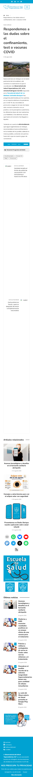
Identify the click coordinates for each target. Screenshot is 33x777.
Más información (16, 775)
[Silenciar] (22, 144)
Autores (7, 742)
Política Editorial (10, 747)
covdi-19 (19, 156)
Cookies (7, 749)
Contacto (8, 745)
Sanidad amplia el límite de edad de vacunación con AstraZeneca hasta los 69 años (20, 171)
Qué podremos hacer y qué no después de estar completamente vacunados (12, 305)
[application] (16, 144)
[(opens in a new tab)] (10, 622)
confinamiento (9, 156)
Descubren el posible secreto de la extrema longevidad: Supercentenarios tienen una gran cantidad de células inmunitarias (25, 676)
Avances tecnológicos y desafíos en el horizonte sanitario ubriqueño (16, 465)
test (6, 158)
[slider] (26, 144)
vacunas (13, 158)
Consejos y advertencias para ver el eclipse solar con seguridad (16, 495)
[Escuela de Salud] (16, 568)
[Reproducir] (6, 144)
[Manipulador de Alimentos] (10, 587)
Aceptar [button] (25, 772)
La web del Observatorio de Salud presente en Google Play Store (23, 698)
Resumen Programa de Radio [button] (16, 150)
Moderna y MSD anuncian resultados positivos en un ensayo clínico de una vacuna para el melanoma (23, 628)
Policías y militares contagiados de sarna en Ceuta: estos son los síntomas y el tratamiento (23, 651)
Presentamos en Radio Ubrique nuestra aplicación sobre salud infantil (16, 524)
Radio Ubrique (7, 24)
